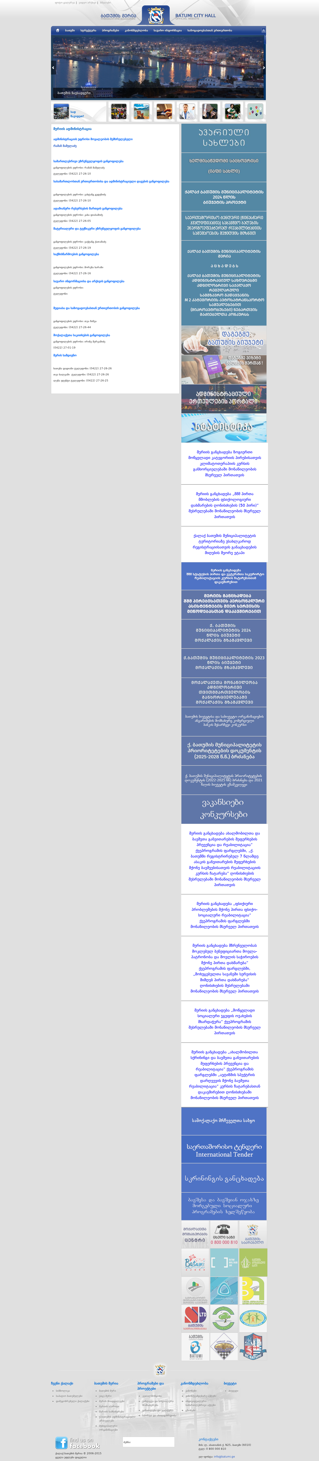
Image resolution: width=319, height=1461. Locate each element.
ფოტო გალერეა (65, 2)
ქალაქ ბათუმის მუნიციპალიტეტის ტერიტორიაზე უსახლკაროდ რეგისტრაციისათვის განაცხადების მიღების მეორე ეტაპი (225, 544)
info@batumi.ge (224, 1456)
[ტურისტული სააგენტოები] (141, 111)
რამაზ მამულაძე (65, 146)
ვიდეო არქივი (87, 2)
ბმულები (105, 2)
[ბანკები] (164, 111)
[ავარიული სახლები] (255, 111)
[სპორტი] (233, 111)
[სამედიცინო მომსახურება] (187, 111)
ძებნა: (127, 1442)
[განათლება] (210, 111)
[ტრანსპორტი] (119, 111)
